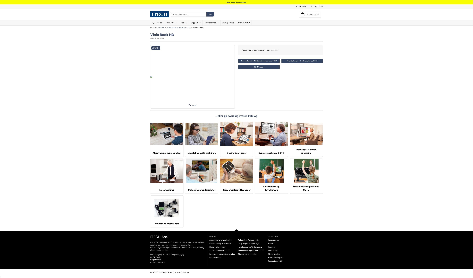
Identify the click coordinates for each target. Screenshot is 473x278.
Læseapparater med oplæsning (222, 254)
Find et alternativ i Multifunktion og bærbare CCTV (259, 61)
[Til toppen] (236, 231)
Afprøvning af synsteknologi (166, 153)
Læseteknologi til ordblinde (202, 153)
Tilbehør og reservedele (167, 223)
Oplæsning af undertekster (201, 190)
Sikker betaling (274, 254)
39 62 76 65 (155, 257)
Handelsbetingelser (276, 257)
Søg (210, 14)
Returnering (273, 250)
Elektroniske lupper (236, 153)
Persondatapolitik (275, 261)
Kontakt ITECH (244, 23)
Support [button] (194, 23)
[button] (192, 77)
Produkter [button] (170, 23)
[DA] (159, 14)
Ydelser (184, 23)
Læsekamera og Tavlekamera (250, 247)
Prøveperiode (228, 23)
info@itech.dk (155, 260)
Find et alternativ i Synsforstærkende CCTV (302, 61)
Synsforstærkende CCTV (271, 153)
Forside (161, 27)
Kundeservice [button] (210, 23)
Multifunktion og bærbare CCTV (178, 27)
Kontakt (271, 243)
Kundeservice (301, 6)
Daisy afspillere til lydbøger (236, 190)
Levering (271, 247)
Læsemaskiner (166, 190)
